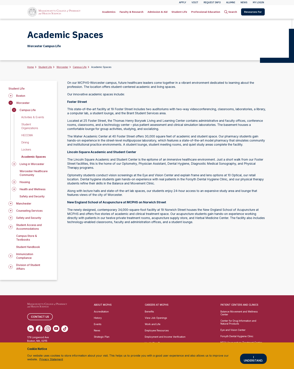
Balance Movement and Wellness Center (239, 313)
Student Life (179, 11)
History (98, 317)
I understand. (253, 358)
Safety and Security (32, 196)
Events (97, 324)
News (97, 330)
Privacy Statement (51, 359)
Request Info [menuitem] (212, 2)
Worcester (62, 67)
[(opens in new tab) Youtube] (56, 328)
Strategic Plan (101, 336)
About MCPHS (103, 304)
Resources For (253, 11)
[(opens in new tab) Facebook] (39, 328)
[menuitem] (109, 12)
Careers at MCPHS (156, 304)
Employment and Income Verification (165, 336)
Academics (109, 11)
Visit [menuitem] (195, 2)
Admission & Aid (157, 11)
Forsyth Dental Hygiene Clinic (236, 336)
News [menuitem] (244, 2)
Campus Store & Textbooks (26, 237)
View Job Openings (156, 317)
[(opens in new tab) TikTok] (64, 328)
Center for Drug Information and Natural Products (238, 322)
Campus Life (80, 67)
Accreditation (101, 311)
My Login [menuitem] (258, 2)
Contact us (40, 316)
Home (30, 67)
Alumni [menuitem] (230, 2)
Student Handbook (28, 247)
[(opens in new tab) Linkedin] (30, 328)
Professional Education (205, 11)
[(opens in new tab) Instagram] (47, 328)
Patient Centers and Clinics (239, 304)
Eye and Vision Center (233, 329)
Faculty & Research (131, 11)
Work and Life (152, 324)
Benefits (149, 311)
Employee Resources (157, 330)
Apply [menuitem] (182, 2)
